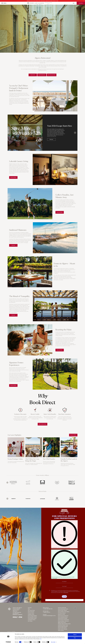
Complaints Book (31, 619)
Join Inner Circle (31, 610)
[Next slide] (75, 133)
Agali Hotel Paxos (62, 622)
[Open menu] (2, 3)
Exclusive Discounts (20, 414)
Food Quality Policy (32, 618)
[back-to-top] (75, 608)
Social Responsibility (32, 615)
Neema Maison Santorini (63, 621)
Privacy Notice (66, 592)
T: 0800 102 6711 (46, 612)
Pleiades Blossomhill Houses (64, 623)
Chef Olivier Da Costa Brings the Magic (32, 460)
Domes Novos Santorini (63, 615)
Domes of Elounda (62, 607)
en (73, 3)
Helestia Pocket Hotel (63, 625)
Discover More (13, 177)
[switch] (30, 642)
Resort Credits (35, 414)
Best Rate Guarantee (64, 414)
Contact (30, 607)
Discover (51, 139)
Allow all (74, 634)
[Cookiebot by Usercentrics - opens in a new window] (8, 642)
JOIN (65, 596)
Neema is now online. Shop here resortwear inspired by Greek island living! (42, 0)
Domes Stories (31, 611)
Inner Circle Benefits (50, 414)
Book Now (81, 3)
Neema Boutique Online (15, 459)
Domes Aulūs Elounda (63, 626)
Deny (75, 637)
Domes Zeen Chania (62, 610)
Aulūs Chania (61, 630)
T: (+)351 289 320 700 (47, 608)
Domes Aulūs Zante (62, 627)
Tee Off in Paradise (49, 459)
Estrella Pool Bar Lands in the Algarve (69, 460)
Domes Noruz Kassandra (63, 619)
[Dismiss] (84, 1)
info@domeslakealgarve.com (49, 615)
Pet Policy (30, 621)
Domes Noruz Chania (62, 618)
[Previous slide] (10, 133)
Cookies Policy (31, 614)
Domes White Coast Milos (63, 611)
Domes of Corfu (61, 614)
